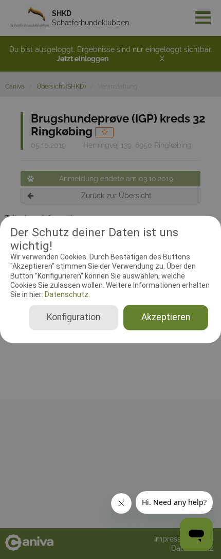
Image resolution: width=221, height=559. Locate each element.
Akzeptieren (165, 317)
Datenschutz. (66, 294)
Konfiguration (73, 317)
